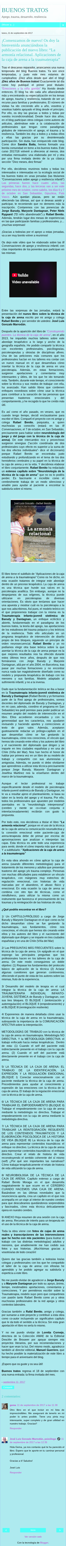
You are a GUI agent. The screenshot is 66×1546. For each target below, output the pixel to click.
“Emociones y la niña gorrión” (21, 88)
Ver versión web (33, 1536)
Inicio (33, 1530)
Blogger (44, 1542)
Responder (16, 1428)
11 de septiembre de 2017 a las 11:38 (37, 1405)
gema (13, 1405)
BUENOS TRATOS (25, 10)
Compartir (8, 1387)
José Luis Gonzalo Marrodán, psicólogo (33, 1438)
